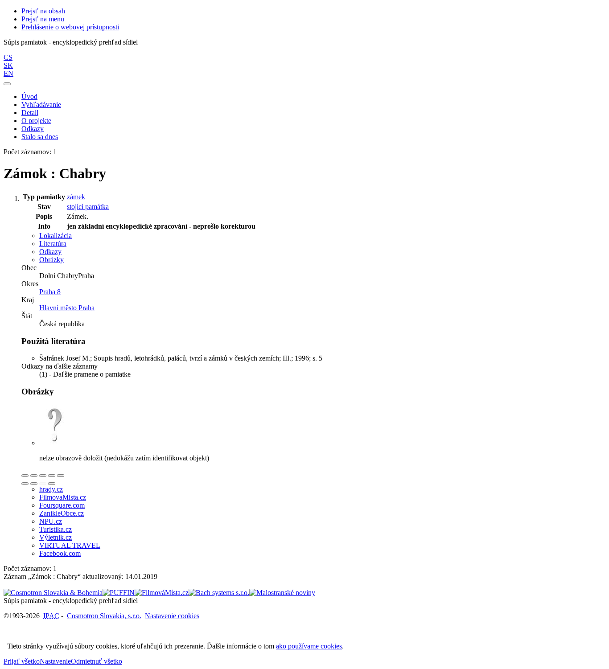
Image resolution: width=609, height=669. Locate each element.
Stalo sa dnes (39, 136)
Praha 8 (50, 292)
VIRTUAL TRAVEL (69, 545)
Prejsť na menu (42, 19)
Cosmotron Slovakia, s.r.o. (104, 616)
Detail (29, 112)
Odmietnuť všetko (96, 661)
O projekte (36, 120)
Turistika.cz (55, 529)
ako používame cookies (309, 646)
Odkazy (32, 128)
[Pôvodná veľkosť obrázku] (42, 475)
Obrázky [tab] (51, 259)
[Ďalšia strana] (51, 483)
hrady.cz (51, 489)
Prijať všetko (22, 661)
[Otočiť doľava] (25, 483)
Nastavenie (55, 661)
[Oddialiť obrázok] (33, 475)
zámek (76, 197)
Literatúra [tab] (52, 243)
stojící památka (88, 206)
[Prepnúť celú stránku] (51, 475)
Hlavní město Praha (67, 308)
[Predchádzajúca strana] (42, 483)
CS (8, 57)
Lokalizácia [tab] (55, 235)
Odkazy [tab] (50, 251)
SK (8, 65)
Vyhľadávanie (41, 104)
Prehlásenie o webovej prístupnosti (70, 27)
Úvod (29, 96)
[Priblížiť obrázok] (25, 475)
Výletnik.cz (55, 537)
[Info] (60, 475)
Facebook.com (60, 553)
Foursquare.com (62, 505)
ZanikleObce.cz (61, 513)
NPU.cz (50, 521)
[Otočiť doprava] (33, 483)
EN (8, 73)
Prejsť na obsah (43, 11)
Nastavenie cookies (172, 616)
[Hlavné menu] (7, 83)
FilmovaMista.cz (62, 497)
